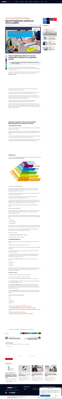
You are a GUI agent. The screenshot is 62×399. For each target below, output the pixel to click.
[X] (7, 392)
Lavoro (9, 17)
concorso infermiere (11, 329)
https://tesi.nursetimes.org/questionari (26, 313)
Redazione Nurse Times (48, 34)
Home (6, 17)
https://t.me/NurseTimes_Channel (25, 306)
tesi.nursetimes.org (22, 312)
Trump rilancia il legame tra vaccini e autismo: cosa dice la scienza (52, 44)
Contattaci (55, 397)
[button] (60, 388)
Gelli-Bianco (18, 105)
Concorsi (12, 17)
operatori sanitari (31, 329)
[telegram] (14, 392)
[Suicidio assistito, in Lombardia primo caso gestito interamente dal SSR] (45, 48)
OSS (21, 89)
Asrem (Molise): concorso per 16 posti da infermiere (52, 39)
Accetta (45, 395)
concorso (16, 69)
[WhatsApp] (13, 392)
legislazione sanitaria (23, 329)
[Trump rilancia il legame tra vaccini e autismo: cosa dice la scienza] (45, 43)
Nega (56, 395)
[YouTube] (11, 392)
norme (27, 329)
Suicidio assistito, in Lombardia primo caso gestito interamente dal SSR (52, 49)
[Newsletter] (18, 392)
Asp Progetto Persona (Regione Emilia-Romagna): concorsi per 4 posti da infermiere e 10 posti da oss (50, 32)
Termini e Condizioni (47, 397)
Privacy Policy (51, 397)
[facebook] (6, 392)
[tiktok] (16, 392)
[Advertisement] (30, 10)
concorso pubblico (17, 329)
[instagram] (9, 392)
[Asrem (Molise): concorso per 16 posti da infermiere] (45, 38)
